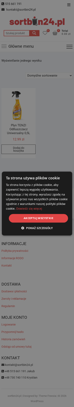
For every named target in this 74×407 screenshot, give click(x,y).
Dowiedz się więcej (29, 208)
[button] (37, 228)
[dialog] (37, 203)
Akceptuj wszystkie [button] (38, 218)
